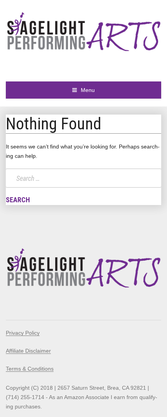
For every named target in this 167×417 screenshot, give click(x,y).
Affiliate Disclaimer (28, 351)
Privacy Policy (23, 333)
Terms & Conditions (30, 369)
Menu (88, 90)
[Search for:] (83, 178)
